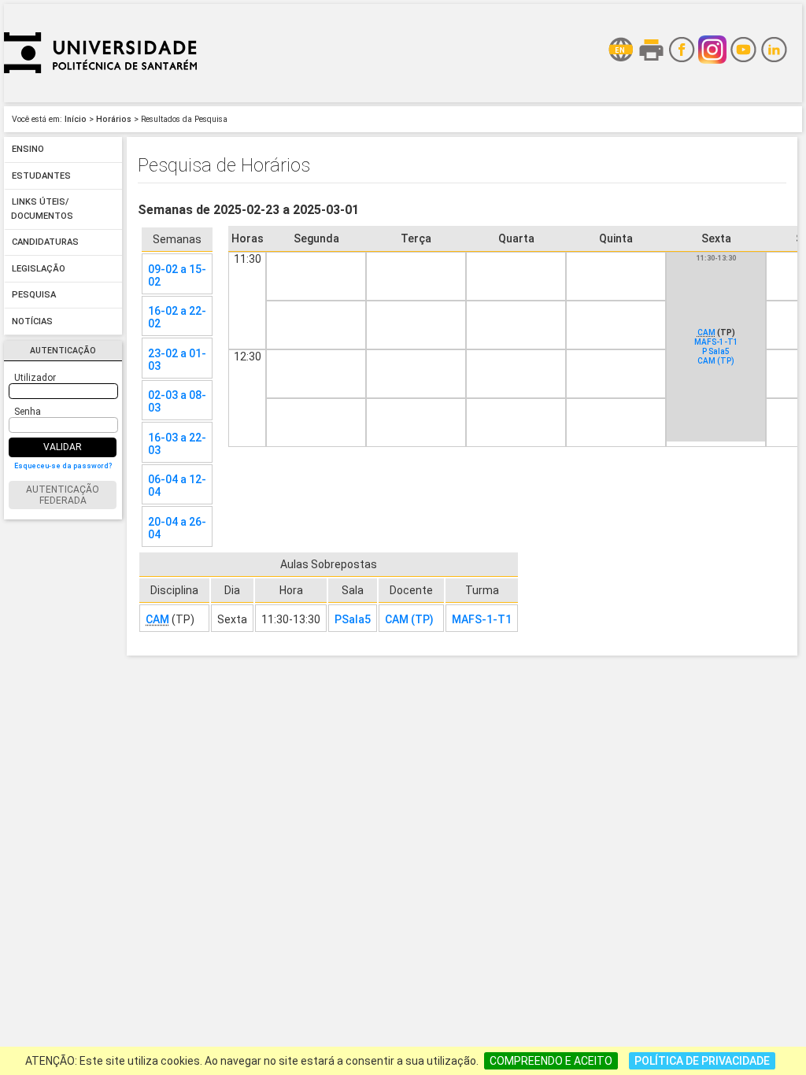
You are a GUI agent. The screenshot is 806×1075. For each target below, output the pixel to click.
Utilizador (35, 377)
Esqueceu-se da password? (63, 466)
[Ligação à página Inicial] (100, 98)
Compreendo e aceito (551, 1061)
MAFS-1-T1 (716, 342)
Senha (27, 411)
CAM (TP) (715, 360)
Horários (113, 119)
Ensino (28, 150)
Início (76, 119)
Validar (62, 447)
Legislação (38, 269)
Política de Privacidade (702, 1061)
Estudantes (41, 176)
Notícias (32, 321)
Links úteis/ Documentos (42, 210)
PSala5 (353, 619)
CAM (706, 332)
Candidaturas (45, 243)
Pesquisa (34, 295)
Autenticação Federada (62, 495)
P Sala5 (716, 351)
